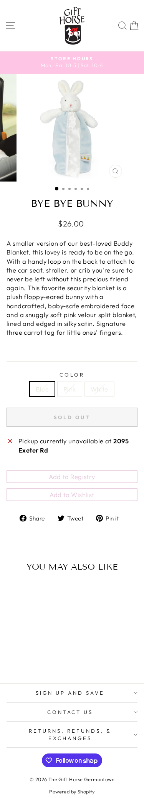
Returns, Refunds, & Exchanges (70, 734)
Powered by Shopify (71, 791)
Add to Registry (72, 477)
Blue (42, 389)
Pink (69, 389)
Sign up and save (70, 693)
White (99, 389)
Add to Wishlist (72, 495)
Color (72, 375)
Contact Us (70, 712)
